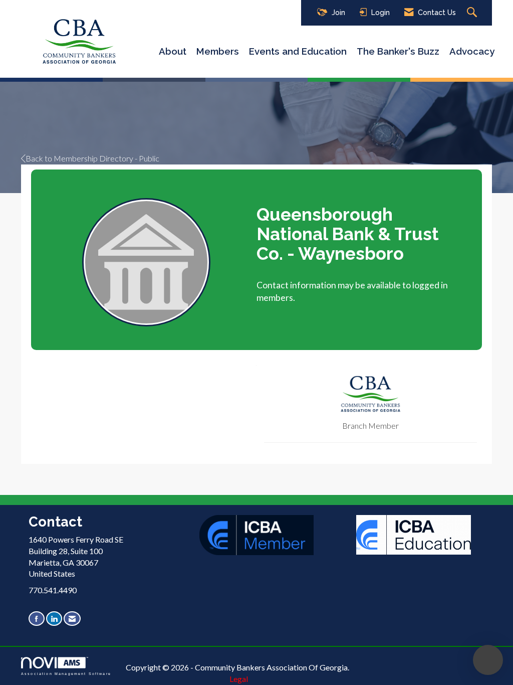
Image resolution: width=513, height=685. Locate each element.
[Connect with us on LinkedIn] (54, 618)
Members (217, 51)
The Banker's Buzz (398, 51)
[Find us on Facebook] (37, 618)
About (172, 51)
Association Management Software (66, 673)
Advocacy (471, 51)
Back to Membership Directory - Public (92, 158)
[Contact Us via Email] (72, 618)
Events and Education (298, 51)
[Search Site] (473, 13)
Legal (238, 678)
